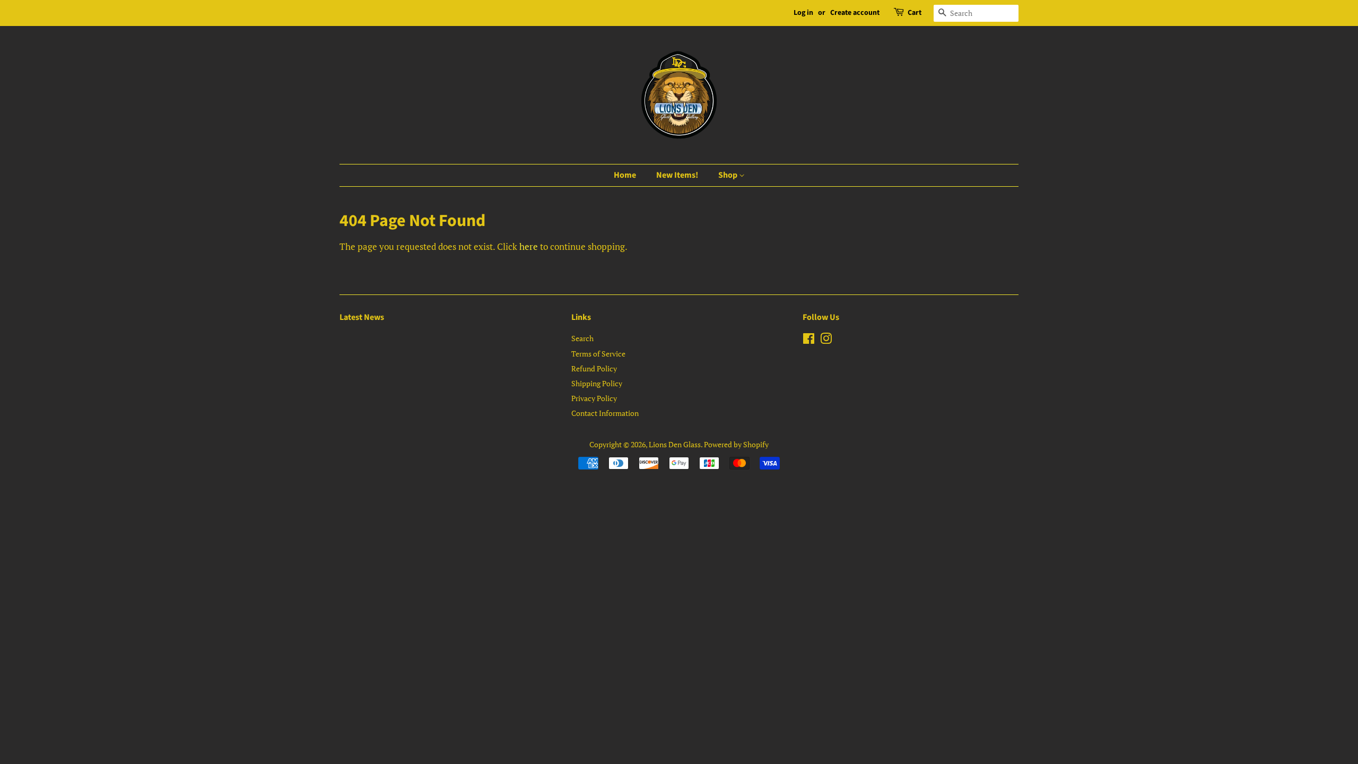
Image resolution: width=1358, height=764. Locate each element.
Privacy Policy (594, 398)
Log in (803, 12)
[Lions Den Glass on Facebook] (809, 340)
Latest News (362, 317)
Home (625, 175)
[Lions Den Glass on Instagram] (826, 340)
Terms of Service (598, 354)
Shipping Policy (596, 383)
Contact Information (605, 413)
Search (582, 338)
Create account (855, 12)
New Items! (677, 175)
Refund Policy (594, 368)
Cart (914, 12)
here (528, 246)
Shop (728, 175)
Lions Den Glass (675, 444)
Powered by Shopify (736, 444)
